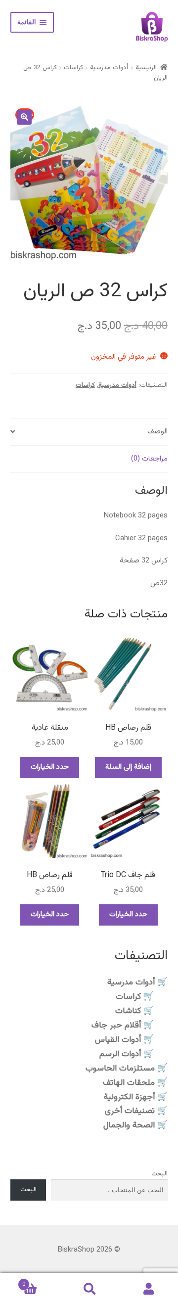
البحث (159, 1174)
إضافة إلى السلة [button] (128, 767)
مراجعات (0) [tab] (149, 459)
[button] (24, 117)
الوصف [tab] (157, 431)
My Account (148, 1289)
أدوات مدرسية (109, 68)
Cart (40, 1281)
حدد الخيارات (50, 767)
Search (89, 1289)
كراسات (73, 68)
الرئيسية (146, 68)
